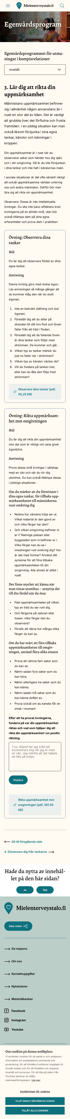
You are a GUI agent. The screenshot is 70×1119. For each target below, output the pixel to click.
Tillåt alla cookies (35, 1110)
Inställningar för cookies (35, 1091)
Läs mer (36, 1080)
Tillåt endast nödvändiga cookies (35, 1101)
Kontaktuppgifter (23, 974)
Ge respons (19, 948)
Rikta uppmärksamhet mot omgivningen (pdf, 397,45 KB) (36, 805)
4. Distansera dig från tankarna (25, 851)
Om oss (16, 961)
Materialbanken (22, 999)
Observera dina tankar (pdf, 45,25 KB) (37, 391)
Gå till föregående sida (26, 841)
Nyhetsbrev (19, 986)
